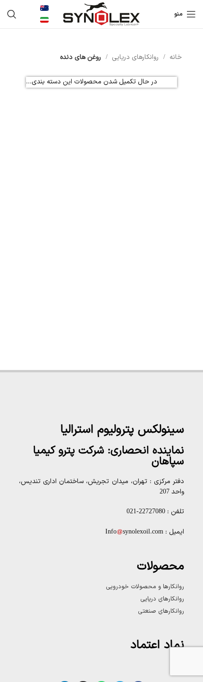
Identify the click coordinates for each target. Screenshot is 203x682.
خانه (175, 57)
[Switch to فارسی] (44, 20)
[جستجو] (11, 14)
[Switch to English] (44, 8)
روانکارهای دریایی (134, 57)
